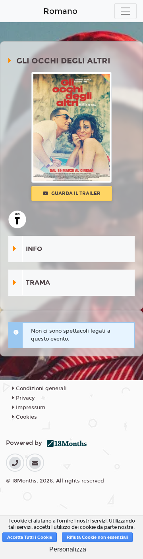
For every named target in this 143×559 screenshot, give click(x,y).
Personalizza (67, 549)
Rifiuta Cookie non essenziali (97, 537)
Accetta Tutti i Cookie (29, 537)
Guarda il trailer (75, 193)
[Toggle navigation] (125, 11)
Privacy (24, 398)
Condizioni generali (40, 388)
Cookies (25, 417)
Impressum (29, 407)
